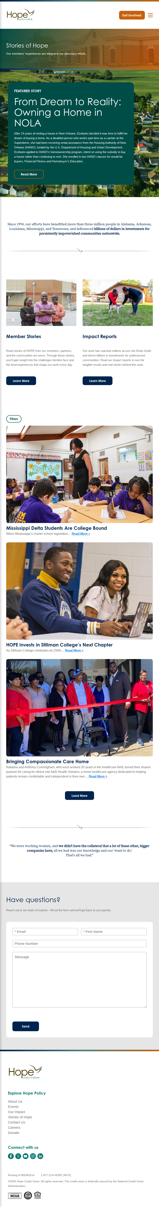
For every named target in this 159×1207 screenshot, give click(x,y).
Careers (14, 1128)
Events (13, 1107)
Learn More (21, 381)
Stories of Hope (20, 1117)
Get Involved (131, 15)
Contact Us (16, 1122)
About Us (15, 1101)
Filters (14, 419)
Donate (13, 1133)
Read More (29, 174)
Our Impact (16, 1112)
